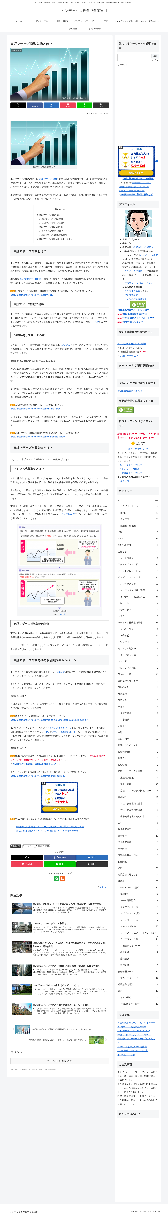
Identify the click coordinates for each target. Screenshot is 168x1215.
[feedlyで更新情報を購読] (56, 878)
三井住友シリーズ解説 (131, 473)
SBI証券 (62, 614)
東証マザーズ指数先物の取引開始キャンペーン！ (60, 239)
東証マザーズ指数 (48, 179)
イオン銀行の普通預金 (136, 299)
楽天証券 (124, 481)
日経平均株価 (68, 514)
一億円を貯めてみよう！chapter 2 (134, 1034)
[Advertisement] (135, 103)
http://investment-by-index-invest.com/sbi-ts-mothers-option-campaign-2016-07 (49, 720)
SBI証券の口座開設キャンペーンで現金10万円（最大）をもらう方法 (50, 826)
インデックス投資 (149, 255)
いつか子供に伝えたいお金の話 (132, 1050)
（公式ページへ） (39, 764)
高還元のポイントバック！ (141, 183)
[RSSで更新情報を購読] (62, 878)
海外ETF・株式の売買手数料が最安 (132, 191)
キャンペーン (29, 846)
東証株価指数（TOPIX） (31, 279)
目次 (56, 209)
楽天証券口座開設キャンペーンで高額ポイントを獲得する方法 (47, 831)
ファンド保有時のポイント (65, 732)
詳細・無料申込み (129, 355)
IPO (47, 732)
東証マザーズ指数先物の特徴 (54, 235)
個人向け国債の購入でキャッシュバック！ (134, 187)
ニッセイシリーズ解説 (131, 465)
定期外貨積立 (131, 295)
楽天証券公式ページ (138, 449)
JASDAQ (65, 345)
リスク (95, 322)
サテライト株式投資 (132, 271)
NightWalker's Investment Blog (134, 1030)
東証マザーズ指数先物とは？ (52, 227)
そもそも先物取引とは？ (52, 231)
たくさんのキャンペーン (59, 728)
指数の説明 (17, 846)
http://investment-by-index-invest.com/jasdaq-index (35, 409)
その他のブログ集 (126, 1054)
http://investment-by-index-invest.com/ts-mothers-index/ (37, 437)
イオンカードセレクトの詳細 (131, 343)
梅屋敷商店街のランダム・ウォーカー (136, 1022)
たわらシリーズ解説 (130, 469)
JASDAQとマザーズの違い (53, 223)
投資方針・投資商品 (143, 247)
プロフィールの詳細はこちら (139, 283)
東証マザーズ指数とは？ (50, 215)
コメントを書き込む (59, 1061)
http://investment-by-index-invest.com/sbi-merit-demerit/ (37, 776)
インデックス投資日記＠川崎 (131, 1026)
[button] (101, 105)
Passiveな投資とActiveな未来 (132, 1046)
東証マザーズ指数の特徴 (52, 219)
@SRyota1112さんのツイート (132, 391)
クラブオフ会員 (132, 291)
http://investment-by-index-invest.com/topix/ (31, 295)
